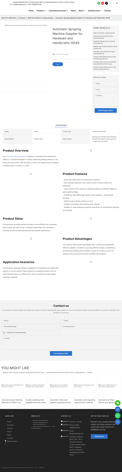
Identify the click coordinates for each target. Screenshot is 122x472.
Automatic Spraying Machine (16, 156)
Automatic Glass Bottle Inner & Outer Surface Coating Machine (65, 372)
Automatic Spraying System (40, 422)
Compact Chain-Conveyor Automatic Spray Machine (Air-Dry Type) (23, 372)
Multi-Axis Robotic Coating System (40, 18)
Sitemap (41, 467)
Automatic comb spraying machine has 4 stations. (84, 401)
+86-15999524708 (34, 4)
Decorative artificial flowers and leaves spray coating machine (108, 401)
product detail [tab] (61, 125)
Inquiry (58, 64)
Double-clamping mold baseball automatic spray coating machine (36, 401)
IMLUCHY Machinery (8, 18)
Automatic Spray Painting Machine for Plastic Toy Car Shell (12, 401)
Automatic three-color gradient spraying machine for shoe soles (61, 401)
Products (22, 18)
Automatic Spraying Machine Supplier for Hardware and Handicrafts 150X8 (83, 18)
